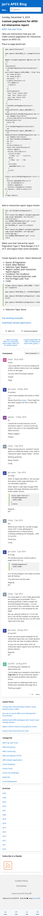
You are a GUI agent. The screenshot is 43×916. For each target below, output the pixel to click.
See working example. (12, 318)
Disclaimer (21, 885)
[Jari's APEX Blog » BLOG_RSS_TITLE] (8, 865)
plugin (23, 400)
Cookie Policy (21, 880)
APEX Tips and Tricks (12, 29)
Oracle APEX (36, 898)
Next (37, 694)
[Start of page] (21, 905)
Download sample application (16, 322)
